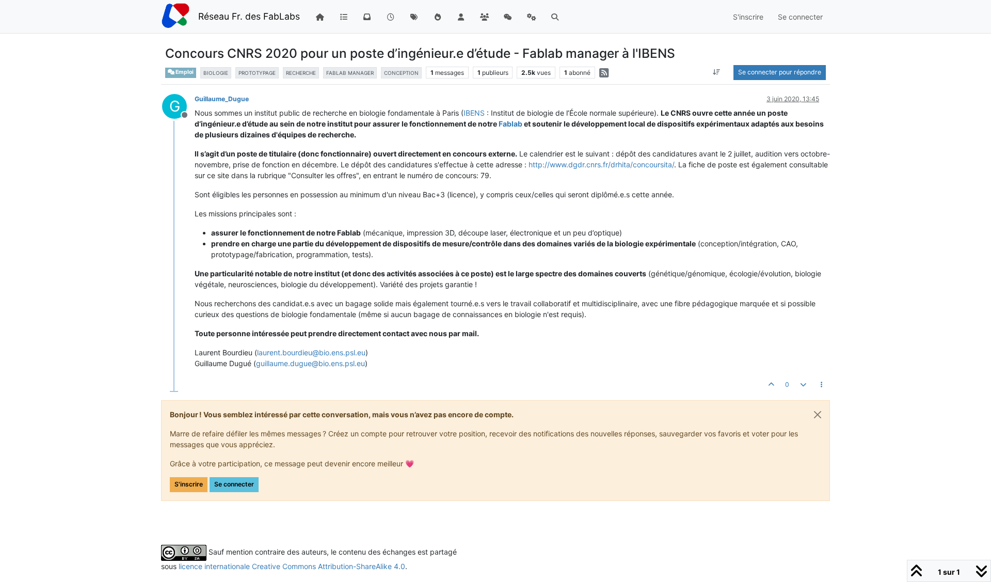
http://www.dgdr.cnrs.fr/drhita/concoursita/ (601, 164)
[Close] (817, 415)
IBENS (474, 112)
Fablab (510, 123)
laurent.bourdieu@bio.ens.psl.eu (311, 352)
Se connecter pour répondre (779, 72)
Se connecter (234, 484)
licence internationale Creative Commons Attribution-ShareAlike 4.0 (292, 566)
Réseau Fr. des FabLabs (249, 16)
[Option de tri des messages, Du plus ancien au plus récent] (716, 72)
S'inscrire (188, 484)
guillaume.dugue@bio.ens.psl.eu (310, 363)
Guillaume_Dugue (222, 99)
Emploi (184, 72)
